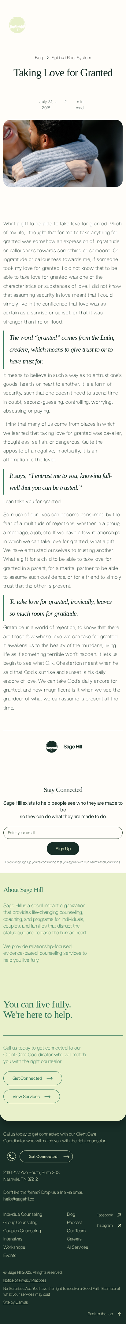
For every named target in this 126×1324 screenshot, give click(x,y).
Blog (71, 1214)
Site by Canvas (15, 1302)
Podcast (74, 1222)
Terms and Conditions (105, 862)
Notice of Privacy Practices (24, 1280)
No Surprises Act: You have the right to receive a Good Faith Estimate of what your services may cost (61, 1291)
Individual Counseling (22, 1214)
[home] (63, 24)
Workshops (14, 1247)
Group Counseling (20, 1222)
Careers (74, 1238)
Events (9, 1255)
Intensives (12, 1238)
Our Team (76, 1230)
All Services (77, 1247)
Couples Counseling (22, 1230)
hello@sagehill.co (18, 1199)
